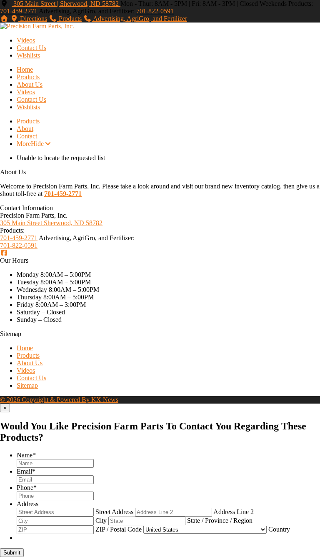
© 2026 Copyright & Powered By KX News (59, 399)
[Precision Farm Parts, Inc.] (37, 26)
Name (26, 455)
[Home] (4, 18)
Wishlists (28, 55)
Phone (27, 487)
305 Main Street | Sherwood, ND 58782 (66, 3)
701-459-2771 (19, 11)
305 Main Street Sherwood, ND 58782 (51, 222)
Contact (27, 136)
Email (26, 471)
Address (27, 503)
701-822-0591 (155, 11)
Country (279, 529)
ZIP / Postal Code (118, 529)
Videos (26, 40)
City (101, 520)
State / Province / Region (219, 520)
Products (28, 76)
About (25, 128)
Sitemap (27, 385)
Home (25, 69)
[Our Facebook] (4, 252)
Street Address (114, 511)
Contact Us (31, 47)
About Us (29, 84)
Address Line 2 (233, 511)
